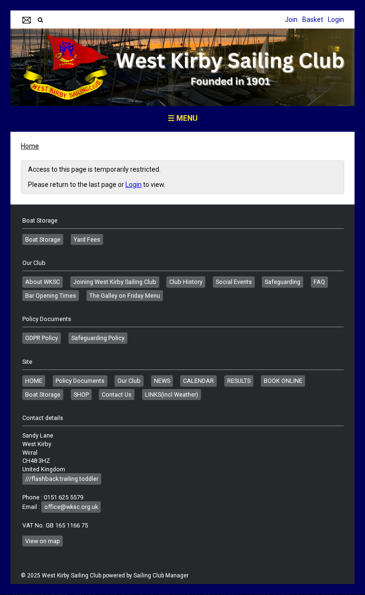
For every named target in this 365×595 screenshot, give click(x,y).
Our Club (129, 380)
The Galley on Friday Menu (124, 295)
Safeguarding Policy (98, 337)
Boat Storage (42, 239)
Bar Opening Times (50, 295)
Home (30, 146)
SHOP (81, 394)
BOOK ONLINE (283, 380)
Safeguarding (282, 281)
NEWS (162, 380)
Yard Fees (87, 239)
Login (336, 19)
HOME (33, 380)
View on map (42, 541)
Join (291, 19)
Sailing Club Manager (161, 575)
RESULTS (238, 380)
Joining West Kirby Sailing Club (114, 281)
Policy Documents (80, 380)
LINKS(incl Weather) (171, 394)
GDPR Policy (41, 337)
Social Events (234, 281)
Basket (312, 19)
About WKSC (42, 281)
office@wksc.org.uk (71, 506)
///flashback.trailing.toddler (61, 478)
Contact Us (117, 394)
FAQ (319, 281)
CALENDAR (198, 380)
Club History (185, 281)
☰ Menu (183, 118)
